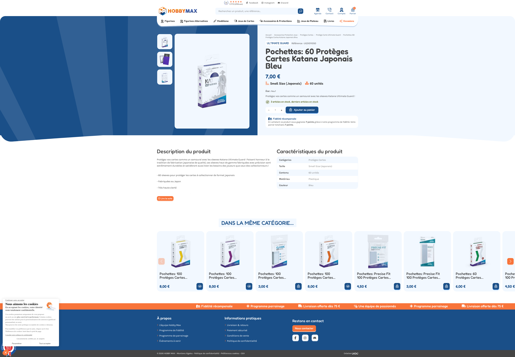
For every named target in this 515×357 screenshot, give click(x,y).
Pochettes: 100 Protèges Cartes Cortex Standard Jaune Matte (173, 276)
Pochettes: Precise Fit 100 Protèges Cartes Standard (373, 276)
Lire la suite (166, 198)
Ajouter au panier (304, 109)
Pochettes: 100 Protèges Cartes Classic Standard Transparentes (271, 276)
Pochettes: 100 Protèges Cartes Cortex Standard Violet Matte (222, 276)
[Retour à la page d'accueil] (182, 11)
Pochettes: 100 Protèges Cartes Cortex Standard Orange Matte (321, 276)
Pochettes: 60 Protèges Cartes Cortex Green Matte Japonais (471, 276)
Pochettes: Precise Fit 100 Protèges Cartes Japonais (423, 276)
